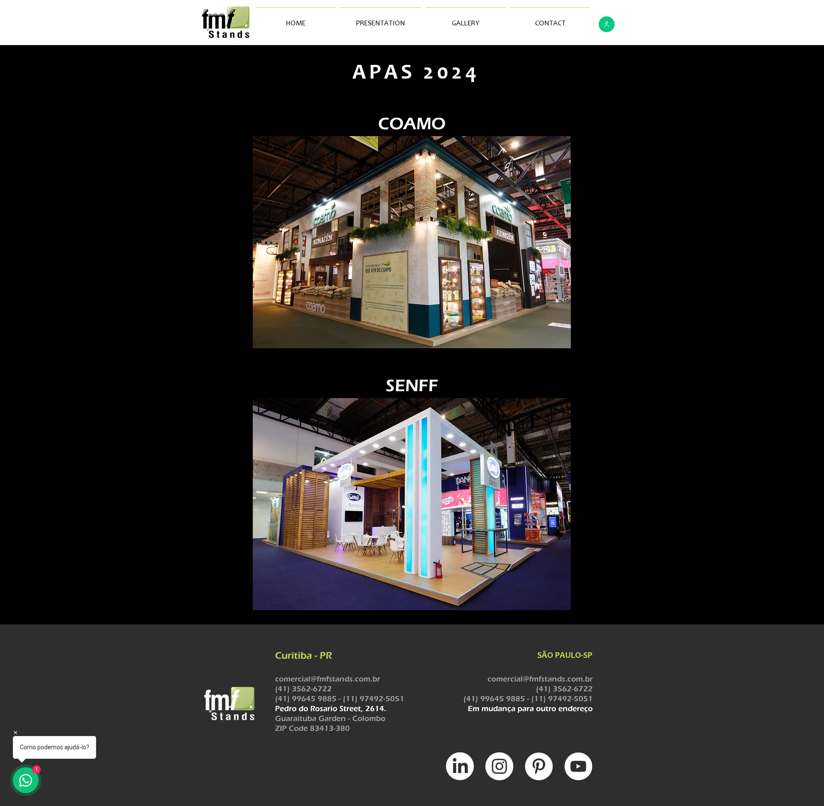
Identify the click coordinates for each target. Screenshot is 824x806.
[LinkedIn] (460, 766)
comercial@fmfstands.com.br (327, 679)
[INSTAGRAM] (499, 766)
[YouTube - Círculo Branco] (578, 766)
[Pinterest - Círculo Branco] (539, 766)
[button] (412, 242)
